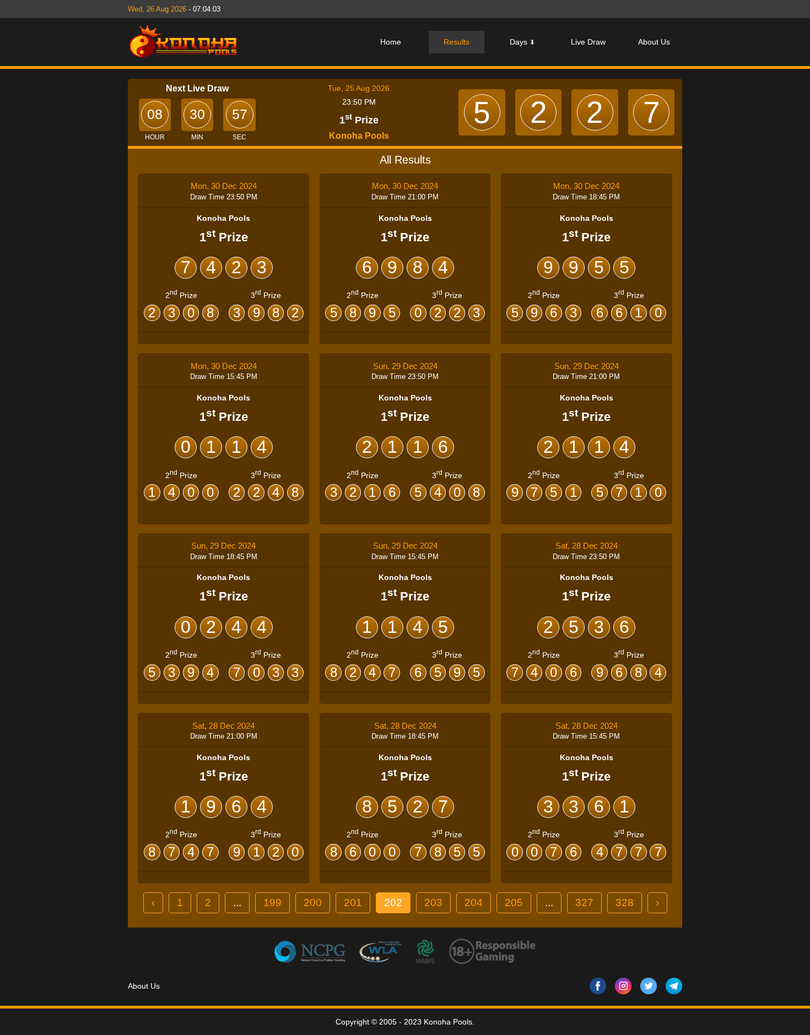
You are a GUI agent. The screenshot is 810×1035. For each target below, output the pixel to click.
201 (353, 902)
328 (624, 902)
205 (514, 902)
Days (522, 41)
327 (584, 902)
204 (474, 902)
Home (390, 41)
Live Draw (588, 41)
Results (456, 41)
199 (272, 902)
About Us (654, 41)
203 (433, 902)
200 (313, 902)
